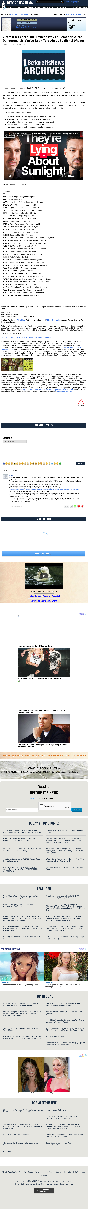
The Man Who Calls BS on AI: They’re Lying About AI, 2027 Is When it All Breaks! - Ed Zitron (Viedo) (65, 1029)
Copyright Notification (64, 1172)
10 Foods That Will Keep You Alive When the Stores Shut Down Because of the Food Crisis (23, 1111)
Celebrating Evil (9, 1151)
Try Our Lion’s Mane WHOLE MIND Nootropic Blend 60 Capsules (26, 338)
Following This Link (64, 392)
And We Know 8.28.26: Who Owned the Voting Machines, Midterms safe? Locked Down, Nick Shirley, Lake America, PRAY (63, 840)
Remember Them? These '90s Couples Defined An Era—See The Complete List (42, 711)
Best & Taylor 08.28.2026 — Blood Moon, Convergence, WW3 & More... (19, 905)
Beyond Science (34, 7)
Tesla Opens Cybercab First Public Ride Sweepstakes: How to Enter (61, 1144)
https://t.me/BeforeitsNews (67, 772)
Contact (30, 1172)
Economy (18, 7)
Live (79, 7)
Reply (66, 506)
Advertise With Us (14, 1172)
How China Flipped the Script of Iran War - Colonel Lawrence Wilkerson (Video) (65, 1021)
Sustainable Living (61, 7)
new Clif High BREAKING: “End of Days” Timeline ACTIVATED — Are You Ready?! (22, 850)
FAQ (24, 1172)
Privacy (37, 1172)
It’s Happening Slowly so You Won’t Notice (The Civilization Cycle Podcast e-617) (64, 1117)
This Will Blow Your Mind (55, 1036)
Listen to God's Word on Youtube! (44, 596)
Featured (10, 7)
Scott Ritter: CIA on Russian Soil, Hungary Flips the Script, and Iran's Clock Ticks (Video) (65, 1044)
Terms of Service (48, 1172)
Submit (77, 810)
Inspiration (73, 7)
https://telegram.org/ (30, 772)
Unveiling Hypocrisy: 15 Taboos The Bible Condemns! (40, 678)
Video (85, 7)
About (4, 1172)
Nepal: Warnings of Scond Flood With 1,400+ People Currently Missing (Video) (63, 897)
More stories (32, 27)
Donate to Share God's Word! (44, 601)
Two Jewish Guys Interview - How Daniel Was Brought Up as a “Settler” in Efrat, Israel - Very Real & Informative (22, 1126)
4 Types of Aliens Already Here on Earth (18, 1135)
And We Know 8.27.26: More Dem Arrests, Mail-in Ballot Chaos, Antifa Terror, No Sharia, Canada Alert (22, 1037)
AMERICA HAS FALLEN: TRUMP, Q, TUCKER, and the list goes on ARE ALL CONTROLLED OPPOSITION (21, 869)
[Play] (44, 575)
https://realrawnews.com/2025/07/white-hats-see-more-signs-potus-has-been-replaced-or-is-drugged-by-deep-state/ (44, 489)
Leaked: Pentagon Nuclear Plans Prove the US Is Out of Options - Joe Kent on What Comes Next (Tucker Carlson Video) (65, 928)
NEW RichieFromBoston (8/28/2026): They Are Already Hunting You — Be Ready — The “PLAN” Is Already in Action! (65, 851)
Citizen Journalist (53, 320)
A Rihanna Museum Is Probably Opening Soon (19, 985)
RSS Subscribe (79, 1172)
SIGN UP (33, 799)
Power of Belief (47, 7)
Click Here (21, 320)
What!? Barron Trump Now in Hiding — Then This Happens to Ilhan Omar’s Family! (65, 860)
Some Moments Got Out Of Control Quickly (36, 646)
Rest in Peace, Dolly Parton (56, 1110)
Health (25, 7)
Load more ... (43, 553)
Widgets (44, 1175)
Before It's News (20, 2)
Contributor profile (21, 27)
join (12, 312)
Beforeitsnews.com (19, 14)
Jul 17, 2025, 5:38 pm (15, 506)
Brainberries (4, 982)
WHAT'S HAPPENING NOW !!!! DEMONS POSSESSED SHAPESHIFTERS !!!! (19, 839)
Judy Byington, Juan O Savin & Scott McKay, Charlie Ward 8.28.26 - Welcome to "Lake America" (22, 831)
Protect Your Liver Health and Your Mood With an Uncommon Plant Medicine (64, 1136)
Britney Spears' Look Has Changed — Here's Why (35, 1093)
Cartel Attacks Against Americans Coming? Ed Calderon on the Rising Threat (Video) (20, 897)
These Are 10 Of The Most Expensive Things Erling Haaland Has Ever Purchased (42, 745)
